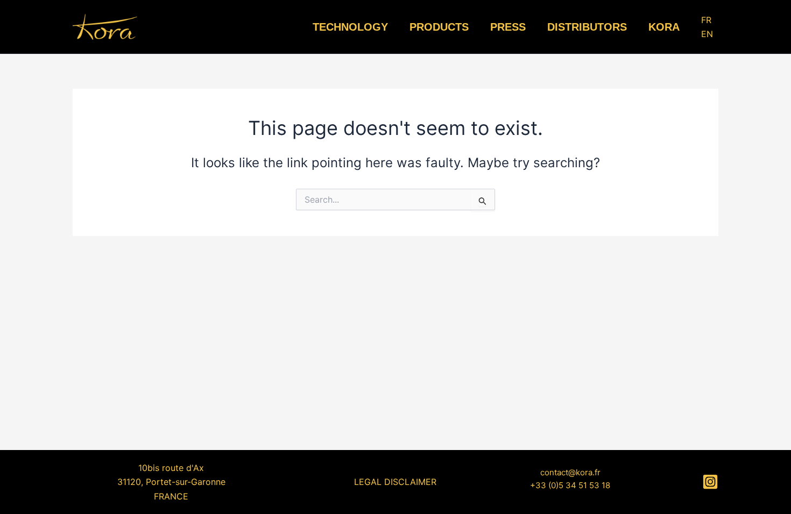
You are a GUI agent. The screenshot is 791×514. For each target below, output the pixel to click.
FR (706, 20)
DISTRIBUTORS (587, 27)
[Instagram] (710, 482)
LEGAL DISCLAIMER (395, 481)
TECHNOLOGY (350, 27)
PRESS (508, 27)
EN (707, 33)
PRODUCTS (439, 27)
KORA (664, 27)
